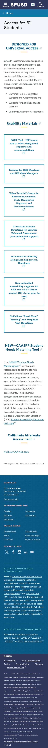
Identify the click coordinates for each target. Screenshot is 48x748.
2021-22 (9, 641)
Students (8, 515)
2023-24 (26, 637)
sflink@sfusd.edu (12, 593)
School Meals (31, 531)
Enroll (6, 535)
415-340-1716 (32, 593)
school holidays (14, 607)
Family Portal (10, 531)
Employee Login (11, 499)
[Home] (19, 5)
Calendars (8, 539)
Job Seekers (30, 515)
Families (7, 511)
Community (30, 511)
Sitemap (39, 664)
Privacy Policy (22, 664)
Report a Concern (32, 539)
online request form (13, 603)
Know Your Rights (33, 535)
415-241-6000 (10, 494)
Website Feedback (15, 667)
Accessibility (10, 660)
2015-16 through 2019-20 (30, 641)
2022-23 (37, 637)
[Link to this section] (40, 48)
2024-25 (16, 637)
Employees (9, 519)
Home (9, 13)
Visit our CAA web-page (16, 451)
